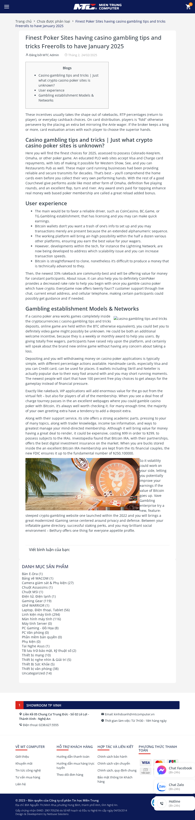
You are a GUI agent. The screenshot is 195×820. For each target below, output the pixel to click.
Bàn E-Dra (30, 573)
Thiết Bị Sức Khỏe (36, 664)
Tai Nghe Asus (33, 646)
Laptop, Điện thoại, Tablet (42, 610)
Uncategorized (33, 673)
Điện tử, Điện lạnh (36, 596)
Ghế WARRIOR (33, 605)
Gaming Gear (32, 601)
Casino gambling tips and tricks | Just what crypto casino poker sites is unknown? (68, 80)
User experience (51, 90)
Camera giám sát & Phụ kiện (44, 583)
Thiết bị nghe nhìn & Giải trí (44, 659)
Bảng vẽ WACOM (35, 578)
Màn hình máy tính (37, 619)
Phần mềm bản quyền (39, 637)
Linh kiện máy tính (36, 614)
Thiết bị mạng (33, 655)
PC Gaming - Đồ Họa (38, 628)
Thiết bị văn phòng (37, 668)
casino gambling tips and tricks (86, 321)
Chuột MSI (30, 592)
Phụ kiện (29, 641)
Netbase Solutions (57, 814)
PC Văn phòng (33, 632)
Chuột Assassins (35, 587)
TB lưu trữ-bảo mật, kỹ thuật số (46, 650)
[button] (6, 6)
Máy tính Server (34, 623)
